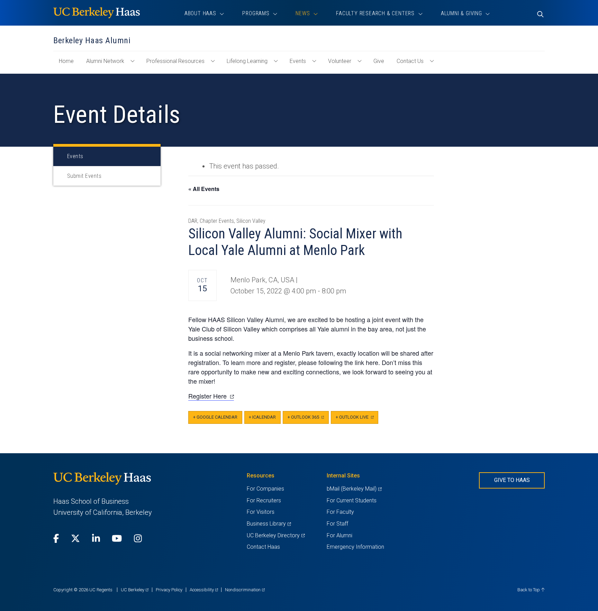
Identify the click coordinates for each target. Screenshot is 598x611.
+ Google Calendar (215, 417)
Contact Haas (263, 547)
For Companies (265, 488)
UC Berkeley (134, 589)
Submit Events (84, 176)
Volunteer (339, 61)
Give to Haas (512, 480)
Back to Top (529, 589)
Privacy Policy (169, 589)
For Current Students (352, 500)
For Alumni (339, 535)
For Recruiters (264, 500)
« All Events (203, 189)
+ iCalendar (262, 417)
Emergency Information (355, 547)
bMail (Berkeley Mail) (354, 488)
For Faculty (340, 512)
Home (69, 64)
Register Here (211, 396)
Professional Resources (175, 61)
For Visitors (260, 512)
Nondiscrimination (245, 589)
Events (298, 61)
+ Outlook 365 (308, 419)
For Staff (337, 523)
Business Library (269, 523)
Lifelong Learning (247, 61)
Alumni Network (105, 61)
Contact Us (410, 61)
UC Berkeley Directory (276, 535)
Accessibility (204, 589)
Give (378, 61)
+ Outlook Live (357, 419)
